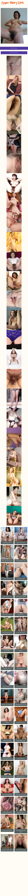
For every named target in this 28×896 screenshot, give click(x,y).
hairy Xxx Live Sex (14, 52)
